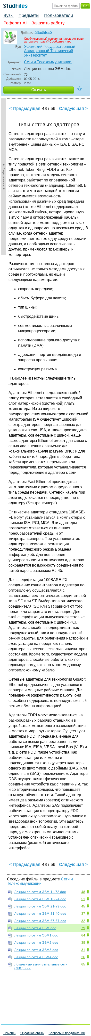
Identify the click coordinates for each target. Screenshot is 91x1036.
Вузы (8, 15)
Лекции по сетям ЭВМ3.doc (36, 950)
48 (83, 892)
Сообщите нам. (60, 41)
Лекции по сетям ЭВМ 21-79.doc (40, 906)
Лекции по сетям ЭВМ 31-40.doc (40, 913)
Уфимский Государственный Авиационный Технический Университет (49, 50)
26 (83, 957)
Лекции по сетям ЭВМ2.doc (36, 942)
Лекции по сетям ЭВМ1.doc (36, 935)
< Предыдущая (24, 108)
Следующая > (73, 108)
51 (83, 899)
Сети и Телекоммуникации (48, 62)
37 (83, 913)
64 (83, 935)
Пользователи (58, 15)
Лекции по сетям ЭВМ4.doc (36, 957)
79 (83, 928)
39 (83, 942)
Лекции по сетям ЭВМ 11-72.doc (40, 892)
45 (83, 906)
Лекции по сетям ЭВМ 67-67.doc (40, 921)
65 (83, 964)
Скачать (38, 90)
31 (83, 950)
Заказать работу (48, 23)
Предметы (28, 15)
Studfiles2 (43, 32)
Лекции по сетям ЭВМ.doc (35, 928)
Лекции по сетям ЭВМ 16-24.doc (40, 899)
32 (83, 921)
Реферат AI (15, 23)
